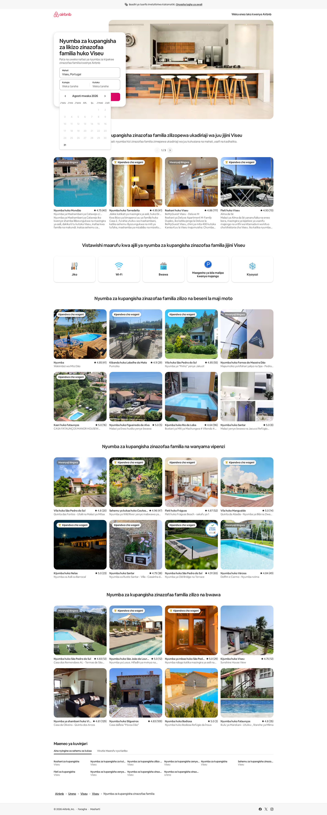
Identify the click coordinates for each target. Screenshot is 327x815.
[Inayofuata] (170, 150)
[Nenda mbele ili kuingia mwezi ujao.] (105, 96)
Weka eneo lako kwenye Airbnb (251, 14)
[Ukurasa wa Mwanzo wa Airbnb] (62, 14)
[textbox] (74, 86)
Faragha (82, 809)
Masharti (95, 809)
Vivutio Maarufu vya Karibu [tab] (112, 750)
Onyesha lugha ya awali (189, 4)
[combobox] (89, 74)
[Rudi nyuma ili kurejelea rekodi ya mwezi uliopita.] (65, 96)
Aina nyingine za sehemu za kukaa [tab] (73, 750)
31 (65, 144)
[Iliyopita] (157, 150)
